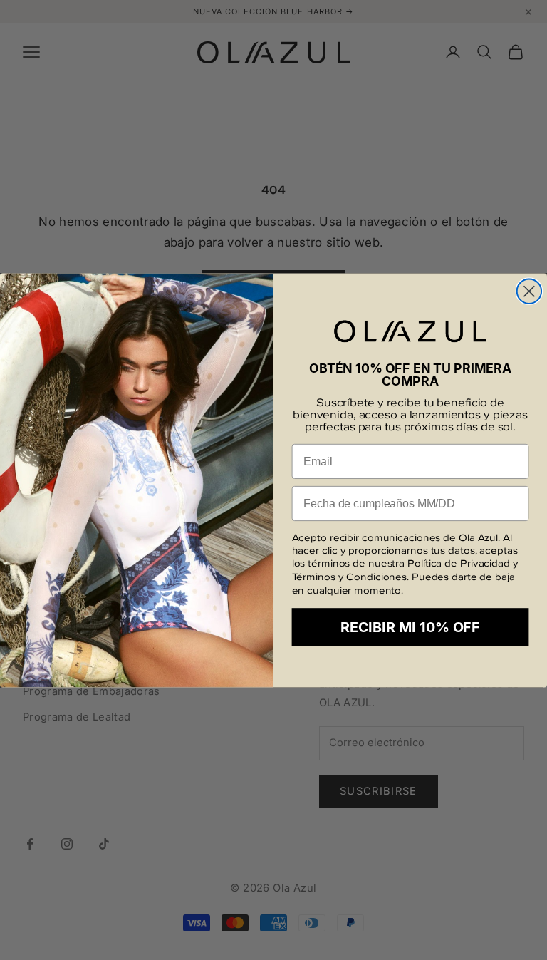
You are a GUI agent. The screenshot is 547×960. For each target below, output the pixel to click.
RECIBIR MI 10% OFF (410, 627)
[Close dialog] (529, 291)
